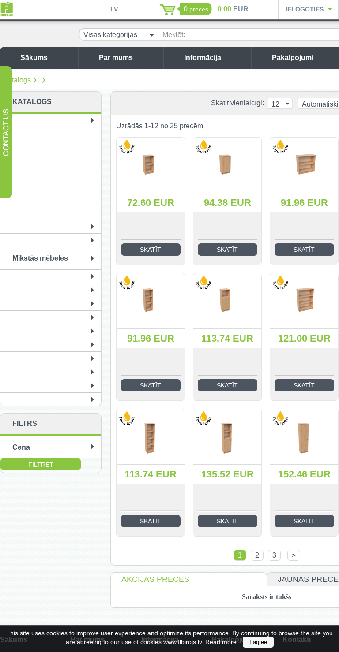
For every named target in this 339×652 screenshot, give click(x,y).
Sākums (34, 57)
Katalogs (17, 80)
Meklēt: (173, 34)
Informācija (202, 57)
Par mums (116, 57)
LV (114, 9)
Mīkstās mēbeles (40, 258)
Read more (221, 641)
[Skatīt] (151, 165)
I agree (258, 642)
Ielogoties (305, 9)
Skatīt (150, 249)
